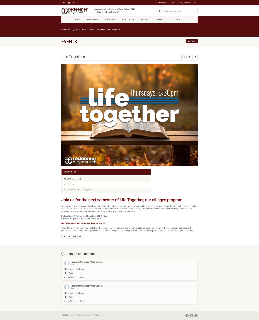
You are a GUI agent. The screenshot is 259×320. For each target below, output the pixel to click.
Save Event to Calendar (72, 236)
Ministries (127, 19)
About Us (109, 19)
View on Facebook (70, 277)
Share (82, 277)
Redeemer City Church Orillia (83, 262)
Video (71, 273)
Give (172, 3)
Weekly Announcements (187, 3)
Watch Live (92, 19)
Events (144, 19)
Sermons (161, 19)
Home (77, 19)
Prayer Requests (161, 3)
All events (192, 41)
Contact (178, 19)
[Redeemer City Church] (82, 10)
